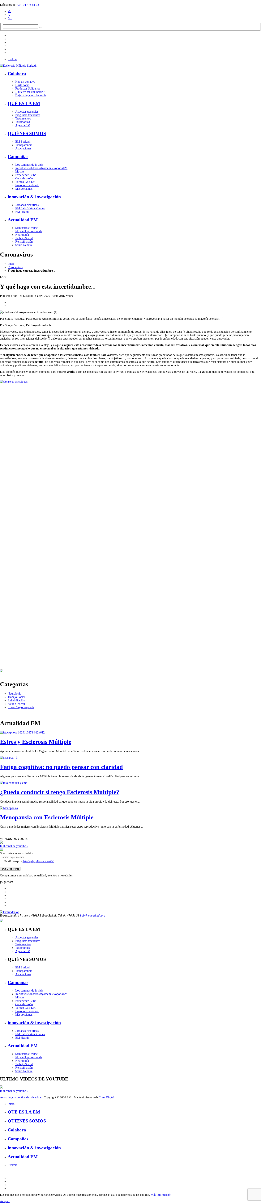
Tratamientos (23, 118)
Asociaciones (23, 148)
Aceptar (5, 1201)
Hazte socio (22, 85)
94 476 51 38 (27, 4)
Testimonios (22, 121)
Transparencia (23, 145)
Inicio (11, 263)
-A (9, 11)
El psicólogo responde (28, 231)
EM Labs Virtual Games (30, 208)
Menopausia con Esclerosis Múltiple (46, 817)
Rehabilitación (24, 241)
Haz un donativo (25, 81)
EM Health (22, 211)
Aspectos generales (26, 111)
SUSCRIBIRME (10, 868)
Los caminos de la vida (29, 164)
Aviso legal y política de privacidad (38, 861)
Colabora (17, 73)
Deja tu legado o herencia (30, 95)
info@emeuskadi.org (92, 915)
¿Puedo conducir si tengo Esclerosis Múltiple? (59, 792)
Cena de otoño (24, 178)
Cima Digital (106, 1097)
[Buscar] (40, 27)
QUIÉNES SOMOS (27, 133)
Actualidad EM (23, 219)
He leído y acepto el (29, 861)
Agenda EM (22, 125)
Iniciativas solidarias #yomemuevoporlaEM (41, 168)
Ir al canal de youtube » (14, 846)
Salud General (23, 245)
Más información (161, 1194)
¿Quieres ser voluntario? (30, 92)
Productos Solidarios (27, 88)
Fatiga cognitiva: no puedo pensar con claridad (61, 766)
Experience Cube (25, 175)
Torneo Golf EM (25, 181)
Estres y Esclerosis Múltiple (35, 741)
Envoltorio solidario (27, 185)
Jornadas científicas (27, 205)
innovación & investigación (34, 196)
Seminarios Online (26, 227)
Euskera (12, 59)
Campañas (18, 156)
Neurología (22, 234)
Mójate (19, 171)
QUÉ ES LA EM (24, 103)
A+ (10, 18)
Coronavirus (15, 267)
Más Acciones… (25, 188)
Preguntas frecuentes (27, 115)
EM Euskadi (22, 141)
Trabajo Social (24, 238)
